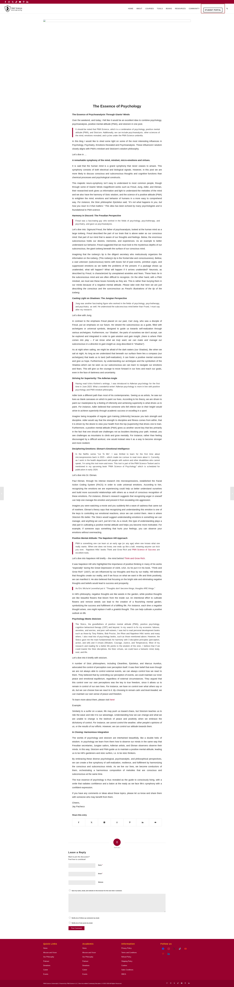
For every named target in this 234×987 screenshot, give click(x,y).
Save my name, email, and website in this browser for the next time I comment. (97, 890)
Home (45, 948)
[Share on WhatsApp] (117, 822)
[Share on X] (91, 822)
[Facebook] (163, 949)
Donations (46, 965)
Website (100, 882)
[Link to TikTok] (16, 2)
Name (100, 865)
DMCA (123, 974)
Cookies (124, 965)
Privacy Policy (126, 948)
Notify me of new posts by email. (82, 923)
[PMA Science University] (13, 8)
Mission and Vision (50, 952)
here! (112, 699)
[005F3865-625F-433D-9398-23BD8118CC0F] (117, 60)
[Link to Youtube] (20, 2)
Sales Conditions (127, 970)
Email (100, 873)
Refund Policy (126, 957)
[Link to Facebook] (5, 2)
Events (45, 974)
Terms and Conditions (129, 952)
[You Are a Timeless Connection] (232, 493)
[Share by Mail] (155, 822)
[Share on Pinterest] (129, 822)
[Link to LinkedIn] (27, 2)
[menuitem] (131, 8)
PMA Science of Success (144, 549)
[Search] (227, 8)
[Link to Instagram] (9, 2)
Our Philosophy (48, 957)
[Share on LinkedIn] (142, 822)
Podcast (46, 961)
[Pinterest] (163, 954)
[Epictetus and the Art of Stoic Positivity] (2, 493)
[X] (180, 949)
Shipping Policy (126, 961)
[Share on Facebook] (78, 822)
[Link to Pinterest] (23, 2)
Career (45, 970)
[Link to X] (12, 2)
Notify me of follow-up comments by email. (85, 918)
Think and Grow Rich (134, 558)
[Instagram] (169, 949)
